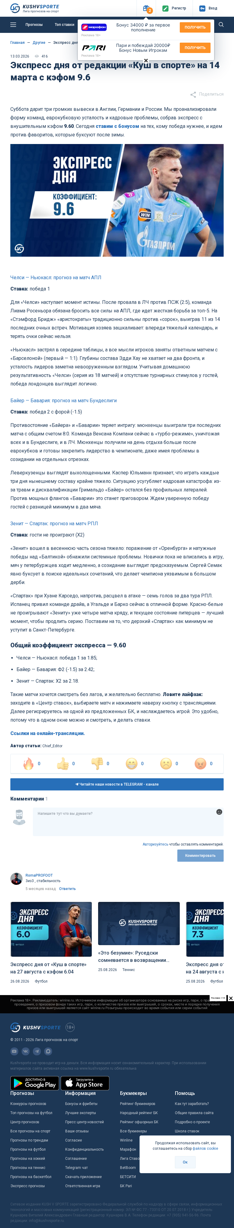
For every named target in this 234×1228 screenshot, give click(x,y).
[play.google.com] (34, 1083)
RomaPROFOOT (39, 875)
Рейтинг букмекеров (137, 1104)
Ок (185, 1162)
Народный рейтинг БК (139, 1113)
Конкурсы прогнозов (28, 1104)
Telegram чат (76, 1168)
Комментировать (200, 855)
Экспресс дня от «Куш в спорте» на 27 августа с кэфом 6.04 (48, 968)
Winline (126, 1140)
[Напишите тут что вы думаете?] (128, 822)
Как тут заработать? (192, 1104)
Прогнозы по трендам (29, 1140)
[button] (146, 8)
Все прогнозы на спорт (30, 1131)
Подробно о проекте (192, 1122)
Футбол (41, 981)
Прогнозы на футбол (28, 1149)
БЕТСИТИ (128, 1177)
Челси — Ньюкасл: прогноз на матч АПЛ (55, 277)
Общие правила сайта (194, 1113)
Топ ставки (64, 25)
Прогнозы (34, 25)
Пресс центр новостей (84, 1122)
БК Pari (126, 1186)
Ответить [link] (67, 889)
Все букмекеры (133, 1131)
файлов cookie (205, 1148)
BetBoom (128, 1168)
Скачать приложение (83, 1177)
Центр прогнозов (24, 1122)
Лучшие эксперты (80, 1113)
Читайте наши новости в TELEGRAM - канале (119, 784)
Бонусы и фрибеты (81, 1104)
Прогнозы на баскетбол (30, 1177)
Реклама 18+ (91, 35)
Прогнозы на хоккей (27, 1158)
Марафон (128, 1149)
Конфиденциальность (84, 1149)
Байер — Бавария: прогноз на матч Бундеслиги (63, 400)
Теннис (128, 970)
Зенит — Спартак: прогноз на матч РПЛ (54, 523)
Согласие (73, 1140)
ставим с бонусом (117, 126)
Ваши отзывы (77, 1131)
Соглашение (76, 1158)
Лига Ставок (130, 1158)
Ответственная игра (82, 1186)
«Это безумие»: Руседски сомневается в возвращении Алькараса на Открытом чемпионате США (132, 957)
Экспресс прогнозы (27, 1186)
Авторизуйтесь (155, 844)
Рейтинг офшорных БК (139, 1122)
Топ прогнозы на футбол (31, 1113)
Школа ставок (187, 1131)
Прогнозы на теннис (27, 1168)
